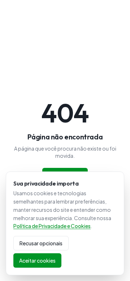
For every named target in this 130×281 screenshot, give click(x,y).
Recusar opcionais (41, 243)
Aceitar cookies (37, 260)
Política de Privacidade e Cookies (52, 226)
